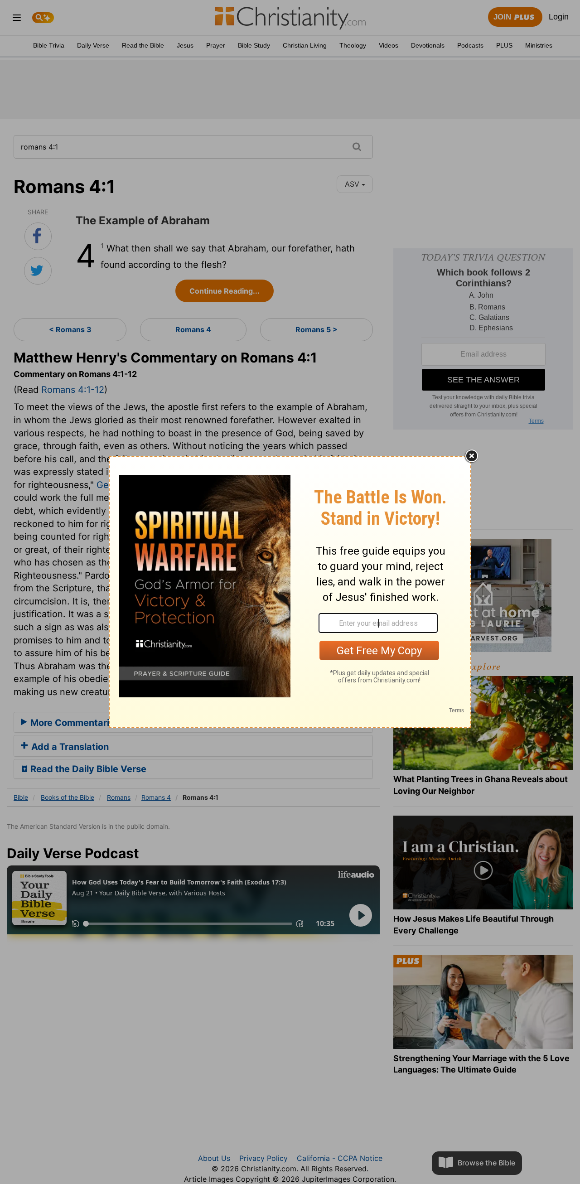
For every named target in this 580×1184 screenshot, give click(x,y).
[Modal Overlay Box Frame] (290, 592)
